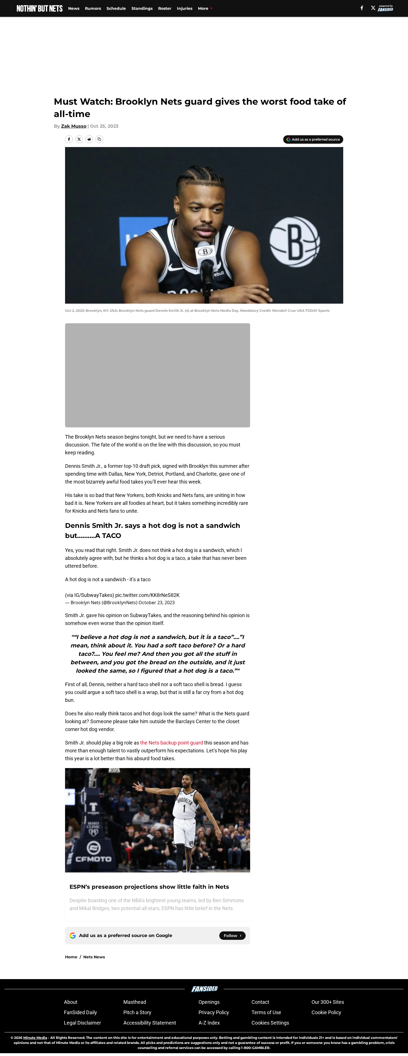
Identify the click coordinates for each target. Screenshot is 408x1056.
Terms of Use (266, 1012)
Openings (209, 1002)
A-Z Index (209, 1023)
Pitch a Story (137, 1012)
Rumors (93, 8)
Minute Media (35, 1038)
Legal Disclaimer (82, 1023)
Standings (142, 8)
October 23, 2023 (157, 602)
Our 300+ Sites (328, 1002)
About (70, 1002)
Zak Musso (73, 126)
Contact (260, 1002)
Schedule (116, 8)
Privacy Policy (214, 1012)
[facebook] (362, 8)
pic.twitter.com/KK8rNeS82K (147, 595)
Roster (164, 8)
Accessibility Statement (149, 1023)
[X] (373, 8)
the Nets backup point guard (171, 743)
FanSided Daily (80, 1012)
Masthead (134, 1002)
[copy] (99, 139)
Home (71, 956)
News (73, 8)
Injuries (184, 8)
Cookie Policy (326, 1012)
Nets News (94, 956)
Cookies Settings (270, 1023)
